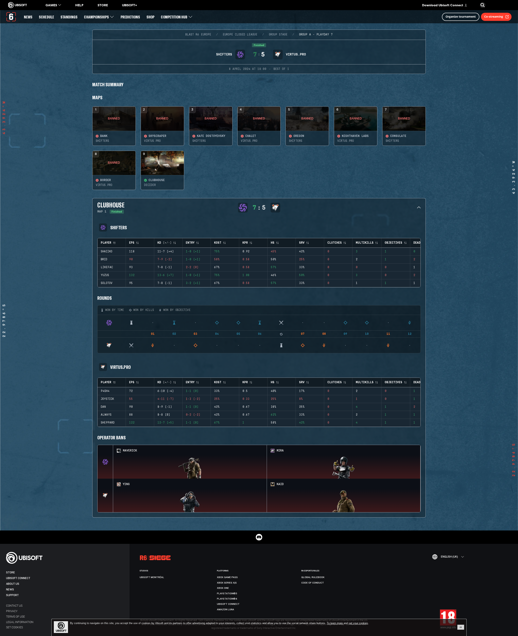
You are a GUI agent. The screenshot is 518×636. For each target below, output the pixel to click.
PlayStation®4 (227, 598)
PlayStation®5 (227, 593)
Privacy (11, 611)
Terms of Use (15, 616)
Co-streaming (493, 16)
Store (10, 572)
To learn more (335, 623)
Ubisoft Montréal (152, 577)
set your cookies (358, 623)
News (10, 589)
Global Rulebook (313, 577)
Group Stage (278, 34)
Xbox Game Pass (227, 577)
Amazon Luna (225, 609)
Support (12, 595)
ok (461, 627)
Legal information (19, 622)
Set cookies (14, 627)
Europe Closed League (240, 34)
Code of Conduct (312, 582)
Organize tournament (461, 16)
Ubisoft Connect (18, 578)
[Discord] (259, 537)
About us (12, 583)
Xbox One (223, 588)
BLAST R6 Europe (198, 34)
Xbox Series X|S (227, 582)
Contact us (14, 605)
